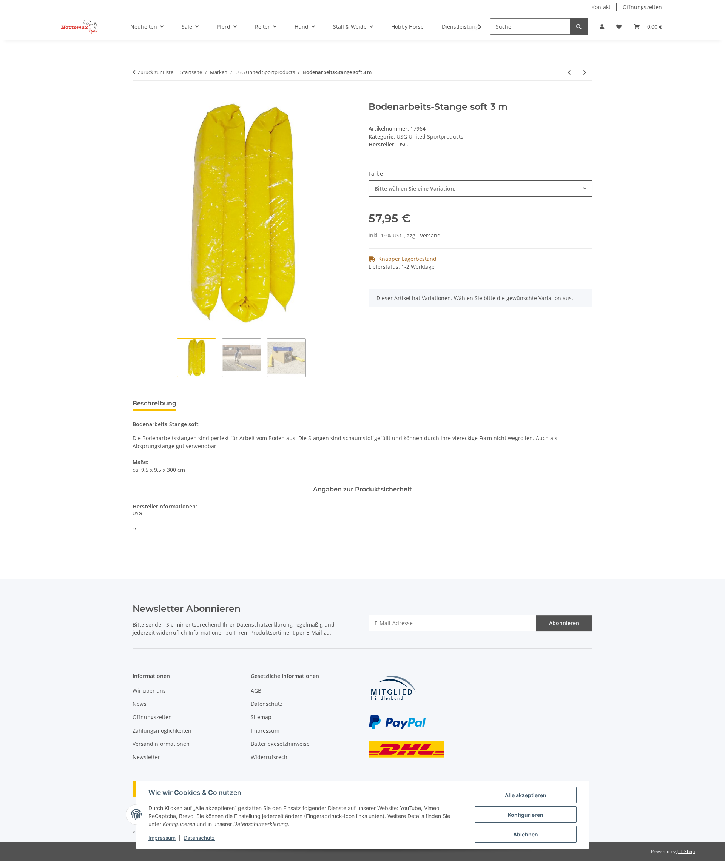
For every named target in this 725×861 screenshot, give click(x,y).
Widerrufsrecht (270, 757)
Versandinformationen (161, 743)
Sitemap (261, 717)
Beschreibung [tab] (154, 403)
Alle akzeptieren (525, 795)
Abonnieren (564, 623)
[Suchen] (579, 26)
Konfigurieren (525, 815)
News (140, 703)
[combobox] (480, 188)
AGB (256, 690)
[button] (602, 27)
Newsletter (146, 757)
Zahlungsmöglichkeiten (162, 730)
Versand (430, 235)
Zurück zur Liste (155, 72)
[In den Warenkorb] (139, 97)
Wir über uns (149, 690)
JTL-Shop (686, 851)
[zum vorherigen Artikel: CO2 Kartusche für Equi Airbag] (569, 72)
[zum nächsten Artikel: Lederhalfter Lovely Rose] (584, 72)
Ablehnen (525, 834)
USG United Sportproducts (429, 136)
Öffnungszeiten (642, 7)
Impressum (162, 838)
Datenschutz (199, 838)
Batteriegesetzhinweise (280, 743)
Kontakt (601, 7)
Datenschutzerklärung (264, 624)
